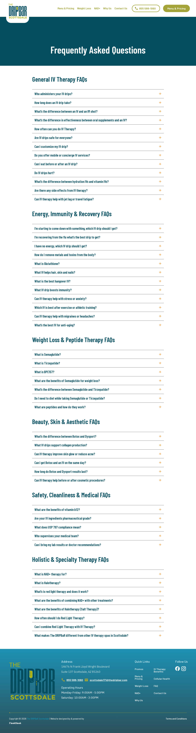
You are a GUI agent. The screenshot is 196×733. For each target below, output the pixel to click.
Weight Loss (84, 8)
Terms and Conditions (176, 718)
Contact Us (121, 8)
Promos (139, 669)
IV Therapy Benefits (160, 670)
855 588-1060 (74, 680)
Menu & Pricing (66, 8)
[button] (146, 8)
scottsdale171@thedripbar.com (108, 680)
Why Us (107, 8)
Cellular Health (162, 678)
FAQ (156, 685)
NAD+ (97, 8)
